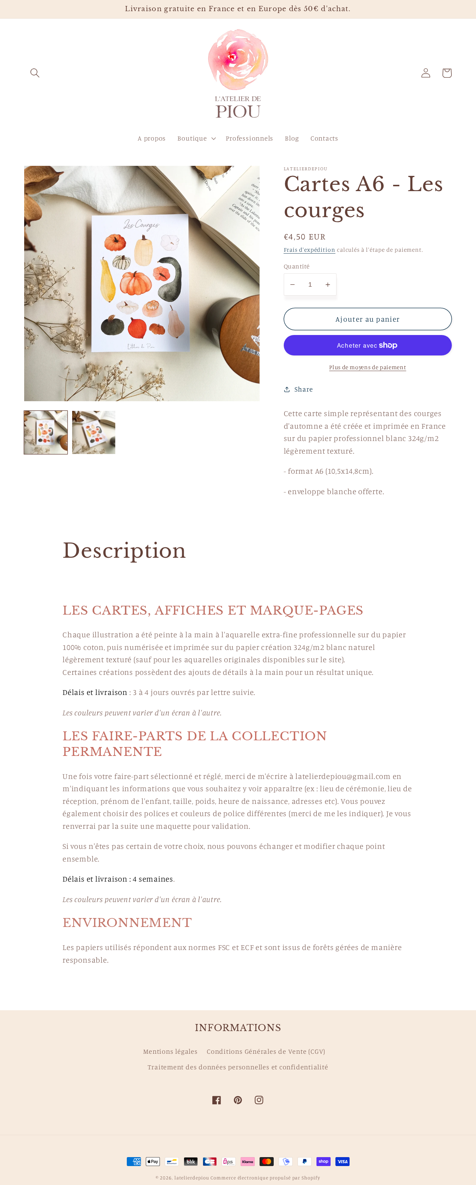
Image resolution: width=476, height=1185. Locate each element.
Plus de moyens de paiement (367, 367)
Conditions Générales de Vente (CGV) (266, 1051)
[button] (34, 73)
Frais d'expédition (309, 249)
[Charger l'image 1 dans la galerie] (45, 432)
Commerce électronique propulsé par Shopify (265, 1178)
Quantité (297, 266)
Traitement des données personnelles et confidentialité (238, 1067)
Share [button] (304, 389)
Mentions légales (170, 1051)
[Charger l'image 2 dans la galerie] (93, 432)
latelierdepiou (191, 1178)
